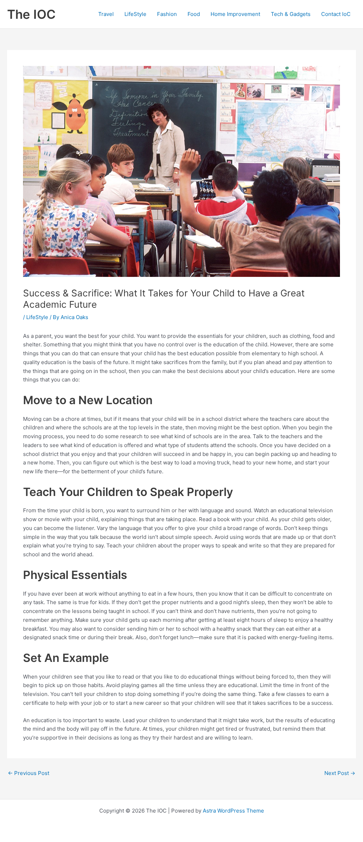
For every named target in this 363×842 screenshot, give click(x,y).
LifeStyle (135, 14)
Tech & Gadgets (291, 14)
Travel (106, 14)
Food (194, 14)
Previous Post (28, 773)
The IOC (31, 14)
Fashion (167, 14)
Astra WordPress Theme (233, 810)
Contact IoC (336, 14)
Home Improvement (235, 14)
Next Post (339, 773)
